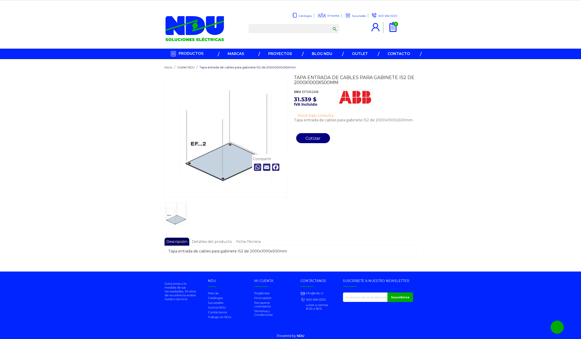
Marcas (213, 293)
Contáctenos (217, 312)
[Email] (266, 167)
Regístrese (262, 293)
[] (330, 24)
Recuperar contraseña (262, 304)
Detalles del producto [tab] (212, 241)
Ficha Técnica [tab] (248, 241)
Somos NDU (217, 307)
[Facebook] (275, 167)
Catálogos (215, 298)
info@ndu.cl (314, 293)
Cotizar (313, 138)
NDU (300, 336)
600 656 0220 (316, 299)
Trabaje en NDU (219, 317)
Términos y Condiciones (263, 313)
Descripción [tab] (176, 241)
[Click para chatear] (557, 327)
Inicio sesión (262, 298)
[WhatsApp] (257, 167)
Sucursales (215, 302)
